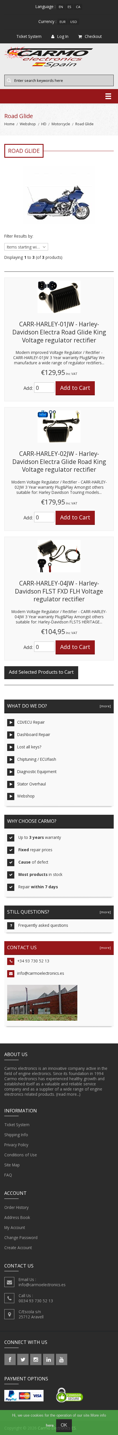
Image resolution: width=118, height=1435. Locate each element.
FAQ (8, 1175)
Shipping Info (16, 1134)
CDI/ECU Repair (31, 722)
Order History (16, 1207)
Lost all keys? (29, 747)
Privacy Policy (16, 1144)
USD (73, 22)
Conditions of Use (20, 1154)
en (61, 7)
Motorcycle (61, 124)
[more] (104, 706)
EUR (63, 22)
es (69, 7)
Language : (46, 6)
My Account (14, 1227)
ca (78, 7)
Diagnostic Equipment (36, 771)
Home (9, 124)
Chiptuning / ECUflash (36, 759)
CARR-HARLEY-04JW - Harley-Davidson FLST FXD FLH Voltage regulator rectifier (59, 591)
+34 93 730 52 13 (33, 961)
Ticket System (17, 1124)
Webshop (28, 124)
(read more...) (68, 1094)
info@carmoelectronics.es (40, 973)
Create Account (18, 1247)
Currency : (47, 21)
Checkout (93, 36)
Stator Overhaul (31, 784)
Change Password (21, 1237)
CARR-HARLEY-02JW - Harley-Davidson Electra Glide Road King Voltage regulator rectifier (59, 461)
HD (43, 124)
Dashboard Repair (33, 734)
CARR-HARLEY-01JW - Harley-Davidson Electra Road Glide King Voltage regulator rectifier (59, 332)
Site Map (12, 1165)
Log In (62, 36)
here (50, 1425)
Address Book (17, 1217)
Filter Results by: (18, 236)
